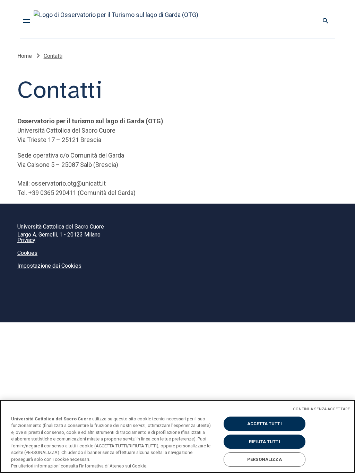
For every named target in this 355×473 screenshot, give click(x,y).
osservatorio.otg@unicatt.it (68, 183)
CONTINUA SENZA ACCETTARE (321, 409)
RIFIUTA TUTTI (264, 441)
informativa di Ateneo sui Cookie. (114, 465)
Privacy (26, 240)
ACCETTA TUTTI (264, 423)
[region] (177, 436)
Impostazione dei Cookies (49, 265)
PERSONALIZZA (264, 459)
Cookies (27, 253)
